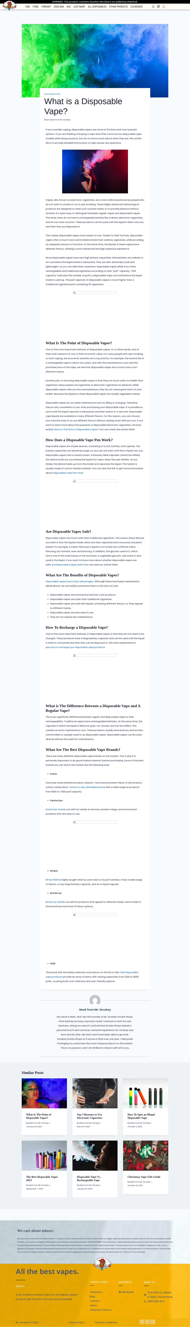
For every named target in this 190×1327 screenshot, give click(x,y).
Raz (69, 6)
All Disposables (97, 6)
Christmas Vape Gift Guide (144, 1176)
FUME (36, 6)
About (93, 1305)
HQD (27, 6)
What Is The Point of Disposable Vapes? (76, 429)
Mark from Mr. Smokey (60, 120)
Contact (95, 1301)
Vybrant (46, 6)
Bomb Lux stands (55, 902)
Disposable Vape (52, 94)
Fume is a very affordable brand (87, 787)
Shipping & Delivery (101, 1309)
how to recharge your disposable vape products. (78, 647)
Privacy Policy (76, 1322)
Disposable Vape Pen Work (68, 472)
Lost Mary (79, 6)
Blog (92, 1296)
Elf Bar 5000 (52, 879)
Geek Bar (59, 6)
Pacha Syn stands (56, 809)
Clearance (136, 6)
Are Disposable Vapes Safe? (67, 564)
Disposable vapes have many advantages (69, 581)
